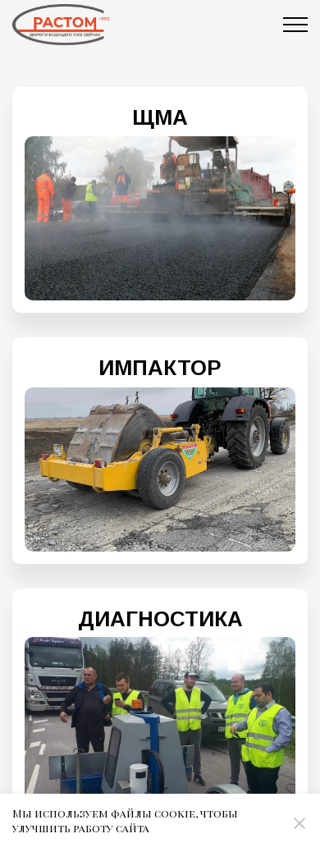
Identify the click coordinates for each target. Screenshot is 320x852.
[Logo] (60, 24)
